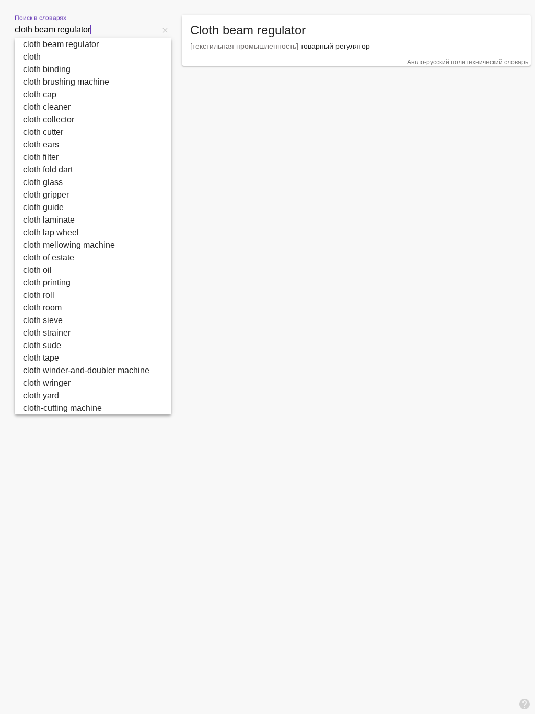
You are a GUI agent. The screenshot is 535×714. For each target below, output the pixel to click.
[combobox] (87, 29)
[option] (93, 44)
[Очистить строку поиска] (165, 30)
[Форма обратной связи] (524, 703)
